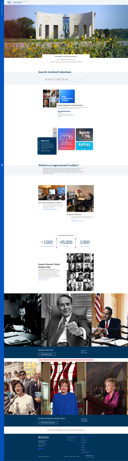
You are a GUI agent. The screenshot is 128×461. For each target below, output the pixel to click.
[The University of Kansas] (43, 438)
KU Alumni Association (85, 452)
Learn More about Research (77, 221)
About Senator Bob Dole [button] (46, 354)
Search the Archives (70, 440)
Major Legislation (84, 352)
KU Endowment (84, 442)
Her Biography (84, 418)
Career (82, 351)
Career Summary (84, 420)
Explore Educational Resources (49, 209)
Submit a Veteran (42, 279)
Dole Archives (17, 3)
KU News (82, 444)
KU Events (83, 447)
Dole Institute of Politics (71, 437)
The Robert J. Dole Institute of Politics (20, 1)
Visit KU (82, 437)
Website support (72, 456)
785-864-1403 (40, 446)
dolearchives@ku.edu (42, 445)
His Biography (84, 350)
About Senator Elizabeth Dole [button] (48, 422)
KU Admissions (83, 440)
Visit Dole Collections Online (64, 114)
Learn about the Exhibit (46, 150)
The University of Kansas (90, 457)
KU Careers (83, 449)
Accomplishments (84, 421)
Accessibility (66, 456)
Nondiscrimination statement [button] (43, 456)
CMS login (78, 456)
